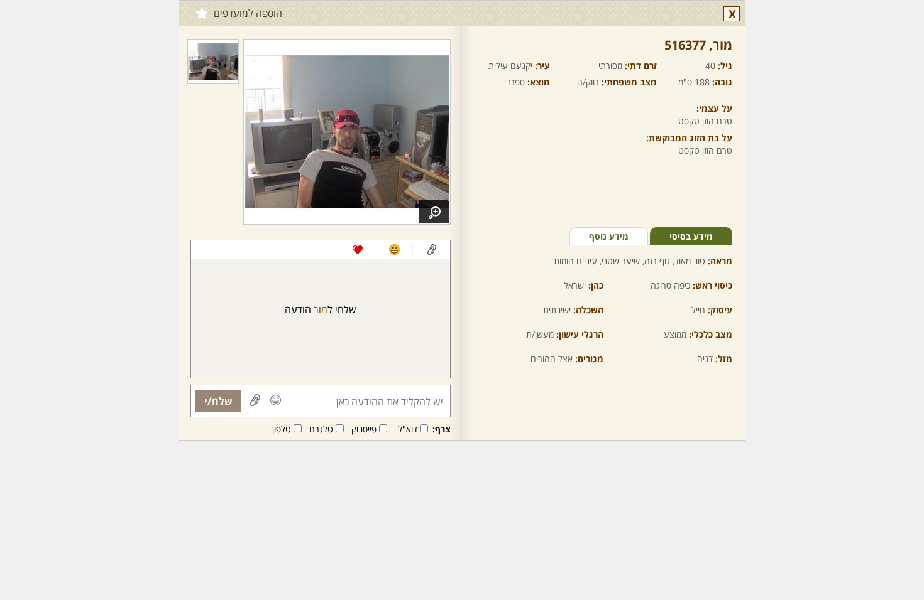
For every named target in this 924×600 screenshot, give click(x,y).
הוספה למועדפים (248, 13)
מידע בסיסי (691, 236)
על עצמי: (714, 108)
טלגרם (321, 429)
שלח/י (218, 401)
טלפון (281, 429)
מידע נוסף (609, 236)
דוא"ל (407, 429)
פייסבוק (364, 429)
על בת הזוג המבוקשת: (689, 137)
